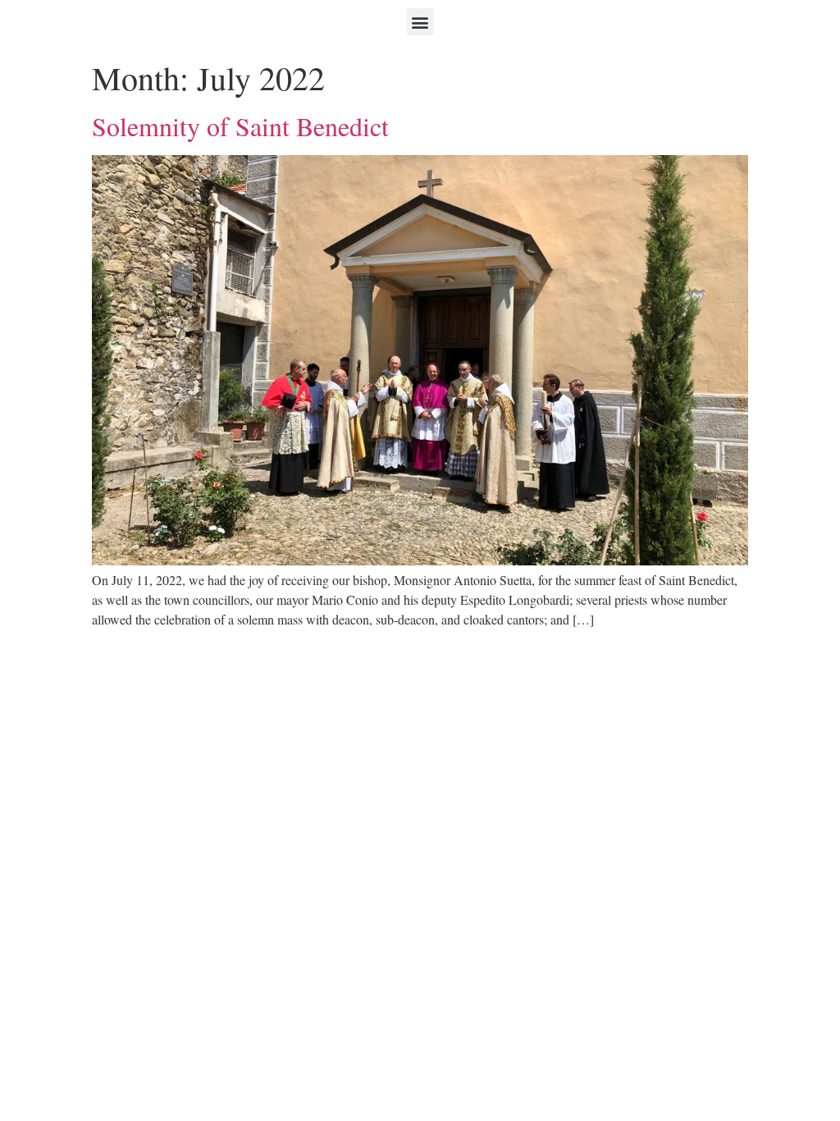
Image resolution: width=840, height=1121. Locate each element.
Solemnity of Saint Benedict (240, 126)
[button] (420, 21)
